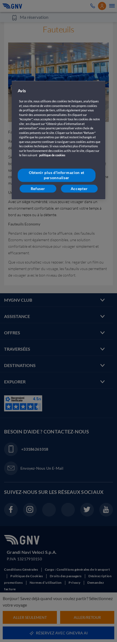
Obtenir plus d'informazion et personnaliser (56, 175)
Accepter (79, 188)
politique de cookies (52, 155)
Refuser (38, 188)
